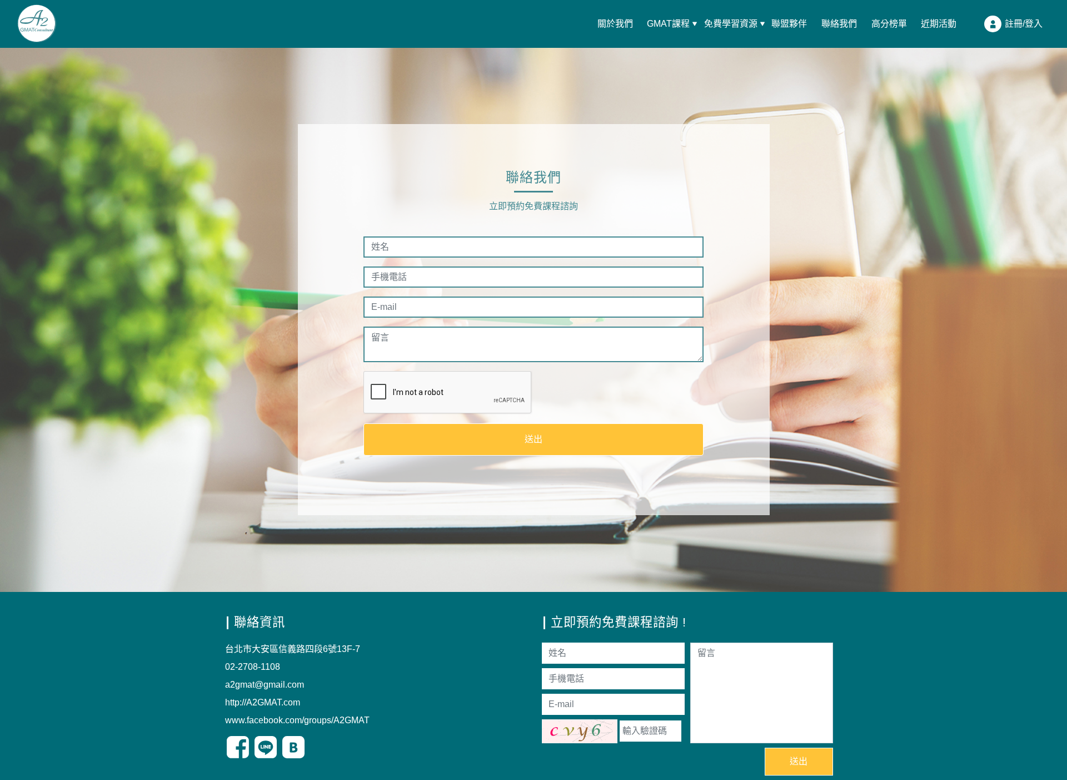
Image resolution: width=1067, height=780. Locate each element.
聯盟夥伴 (789, 23)
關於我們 (615, 23)
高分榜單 (889, 23)
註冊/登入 (1024, 23)
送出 (533, 439)
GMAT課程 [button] (668, 23)
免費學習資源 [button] (730, 23)
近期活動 (938, 23)
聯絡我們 (839, 23)
